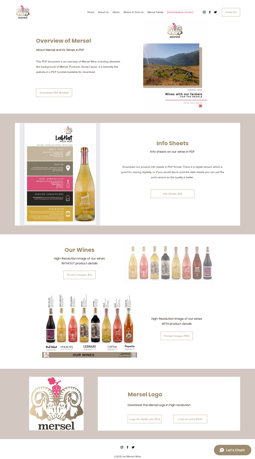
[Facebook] (210, 12)
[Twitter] (215, 12)
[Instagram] (204, 12)
